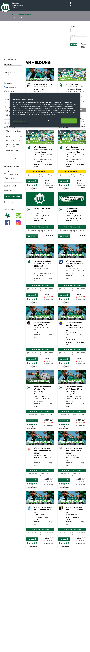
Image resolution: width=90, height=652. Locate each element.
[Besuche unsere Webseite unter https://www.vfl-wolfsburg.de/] (7, 215)
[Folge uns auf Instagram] (18, 222)
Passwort (73, 35)
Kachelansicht (11, 87)
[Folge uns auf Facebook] (7, 222)
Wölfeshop (15, 8)
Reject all (51, 121)
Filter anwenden (12, 196)
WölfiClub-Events (12, 151)
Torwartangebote (12, 159)
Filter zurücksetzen (13, 202)
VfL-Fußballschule (17, 5)
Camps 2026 (17, 17)
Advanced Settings (19, 121)
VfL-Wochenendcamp (14, 131)
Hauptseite (15, 3)
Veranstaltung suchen (11, 64)
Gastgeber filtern (10, 72)
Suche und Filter (11, 59)
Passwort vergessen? (83, 47)
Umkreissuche (7, 99)
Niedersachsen (11, 190)
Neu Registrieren (83, 44)
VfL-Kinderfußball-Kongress (12, 146)
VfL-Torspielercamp (13, 137)
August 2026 (10, 171)
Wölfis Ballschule (12, 141)
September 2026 (12, 174)
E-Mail (72, 26)
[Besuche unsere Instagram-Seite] (70, 5)
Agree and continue (69, 121)
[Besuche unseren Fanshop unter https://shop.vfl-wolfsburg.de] (18, 215)
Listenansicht (11, 91)
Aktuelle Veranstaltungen (21, 14)
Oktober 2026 (11, 178)
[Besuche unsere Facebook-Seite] (70, 3)
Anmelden (31, 181)
